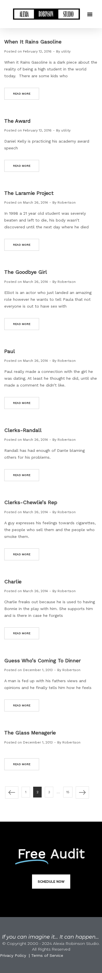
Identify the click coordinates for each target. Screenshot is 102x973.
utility (66, 51)
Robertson (67, 202)
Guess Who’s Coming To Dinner (42, 660)
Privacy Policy (13, 955)
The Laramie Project (29, 193)
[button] (90, 14)
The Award (17, 121)
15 (67, 792)
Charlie (13, 581)
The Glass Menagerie (30, 733)
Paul (9, 351)
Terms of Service (47, 955)
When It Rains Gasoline (32, 42)
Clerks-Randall (23, 430)
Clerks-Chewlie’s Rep (30, 502)
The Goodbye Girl (25, 272)
